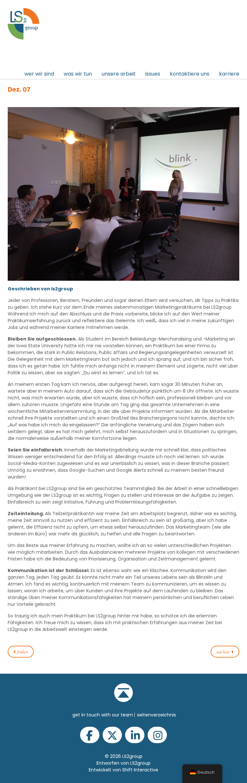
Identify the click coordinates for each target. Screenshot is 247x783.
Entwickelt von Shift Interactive (123, 770)
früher (22, 652)
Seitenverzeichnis (156, 715)
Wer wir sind (39, 73)
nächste (223, 652)
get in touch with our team (102, 715)
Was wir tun (78, 73)
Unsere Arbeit (119, 73)
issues (152, 73)
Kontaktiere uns (189, 73)
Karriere (229, 73)
